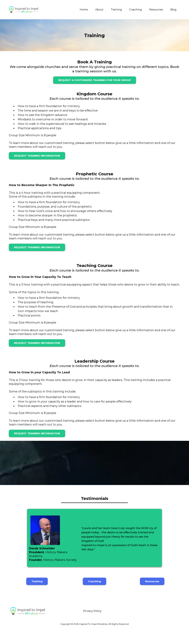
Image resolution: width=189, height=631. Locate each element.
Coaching (135, 9)
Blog (173, 9)
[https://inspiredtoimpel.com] (27, 611)
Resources (156, 9)
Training (116, 9)
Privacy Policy (92, 611)
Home (84, 9)
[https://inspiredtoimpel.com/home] (23, 9)
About (99, 9)
